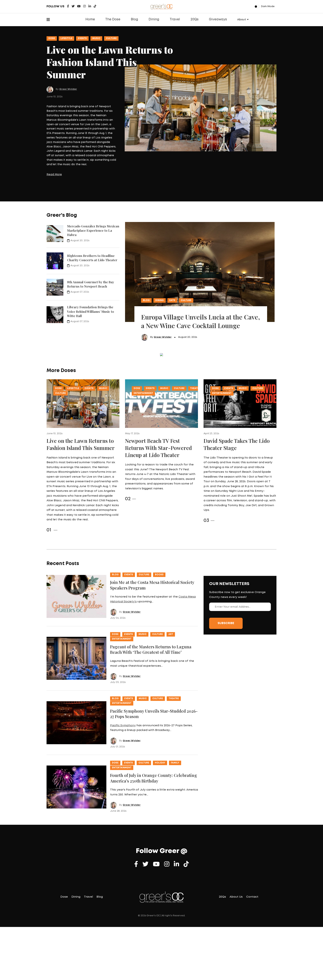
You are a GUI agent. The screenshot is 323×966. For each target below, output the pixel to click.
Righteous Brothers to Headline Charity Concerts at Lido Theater (92, 224)
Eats (172, 267)
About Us (236, 863)
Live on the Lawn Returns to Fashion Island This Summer (81, 411)
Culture (111, 38)
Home (90, 19)
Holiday (160, 729)
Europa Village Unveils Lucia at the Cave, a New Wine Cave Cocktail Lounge (200, 287)
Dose (51, 38)
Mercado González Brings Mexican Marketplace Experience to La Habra (93, 196)
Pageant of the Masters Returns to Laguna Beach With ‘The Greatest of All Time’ (150, 615)
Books (159, 541)
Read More (54, 153)
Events (82, 38)
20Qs (194, 19)
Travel (175, 19)
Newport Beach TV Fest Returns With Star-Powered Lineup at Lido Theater (158, 414)
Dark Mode (268, 6)
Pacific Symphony (123, 692)
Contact (252, 863)
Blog (134, 19)
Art (170, 601)
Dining (154, 19)
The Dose (112, 19)
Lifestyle (66, 38)
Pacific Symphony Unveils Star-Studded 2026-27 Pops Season (154, 680)
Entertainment (143, 360)
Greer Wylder (68, 68)
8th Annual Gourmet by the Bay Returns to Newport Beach (90, 250)
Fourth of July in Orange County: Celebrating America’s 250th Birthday (153, 744)
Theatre (195, 355)
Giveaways (218, 19)
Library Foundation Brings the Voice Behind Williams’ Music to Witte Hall (90, 277)
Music (96, 38)
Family (175, 729)
